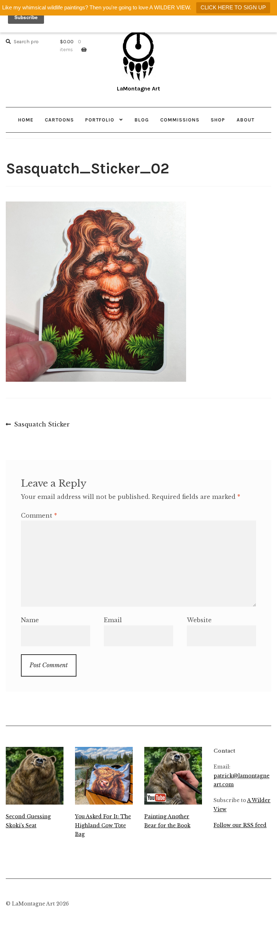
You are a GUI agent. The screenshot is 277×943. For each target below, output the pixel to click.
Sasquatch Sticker (42, 425)
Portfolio (99, 120)
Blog (142, 120)
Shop (218, 120)
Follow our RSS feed (240, 825)
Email (113, 620)
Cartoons (59, 120)
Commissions (179, 120)
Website (199, 620)
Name (30, 620)
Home (26, 120)
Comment (39, 515)
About (245, 120)
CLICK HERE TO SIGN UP (233, 7)
